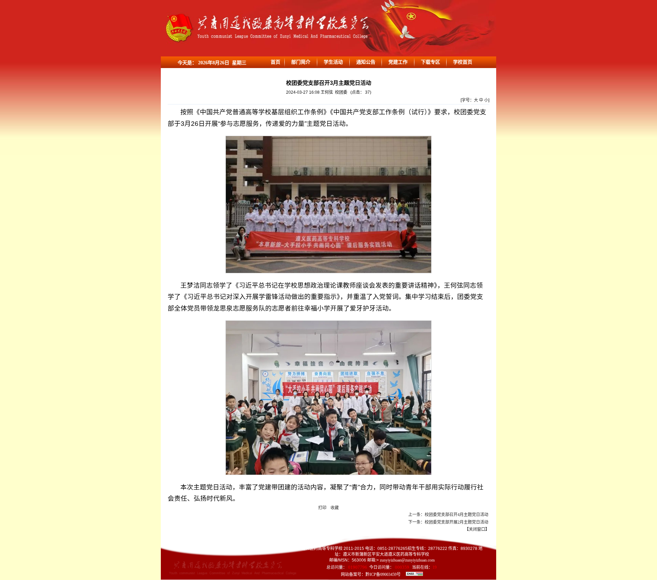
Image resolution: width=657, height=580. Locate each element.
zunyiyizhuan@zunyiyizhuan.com (407, 560)
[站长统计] (414, 574)
